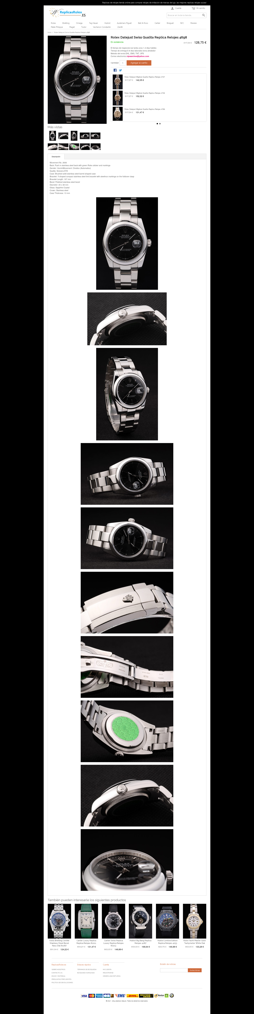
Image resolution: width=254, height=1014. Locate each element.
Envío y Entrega (58, 976)
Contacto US (57, 973)
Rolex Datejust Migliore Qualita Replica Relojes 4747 (144, 109)
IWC (182, 23)
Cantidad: (115, 63)
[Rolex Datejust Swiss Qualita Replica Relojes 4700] (118, 81)
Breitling (65, 23)
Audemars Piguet (124, 23)
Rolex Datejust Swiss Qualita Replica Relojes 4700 (144, 77)
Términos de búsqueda (86, 969)
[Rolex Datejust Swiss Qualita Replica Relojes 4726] (118, 98)
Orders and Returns (111, 976)
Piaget (72, 27)
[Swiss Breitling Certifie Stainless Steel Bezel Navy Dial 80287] (59, 921)
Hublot (107, 23)
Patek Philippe (57, 27)
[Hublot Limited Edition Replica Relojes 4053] (167, 921)
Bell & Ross (143, 23)
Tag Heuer (93, 23)
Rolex (53, 23)
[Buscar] (203, 15)
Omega (79, 23)
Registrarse (108, 973)
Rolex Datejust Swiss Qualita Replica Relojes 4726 (144, 93)
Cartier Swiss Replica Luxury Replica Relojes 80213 (113, 943)
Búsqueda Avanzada (86, 973)
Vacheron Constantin (102, 27)
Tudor (83, 27)
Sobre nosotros (58, 969)
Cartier (157, 23)
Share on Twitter (120, 70)
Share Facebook (115, 70)
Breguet (170, 23)
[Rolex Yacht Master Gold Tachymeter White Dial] (194, 921)
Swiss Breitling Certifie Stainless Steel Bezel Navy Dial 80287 (59, 943)
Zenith (120, 27)
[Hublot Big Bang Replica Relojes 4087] (140, 921)
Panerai (193, 23)
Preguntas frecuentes (61, 979)
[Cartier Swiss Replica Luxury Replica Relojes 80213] (113, 921)
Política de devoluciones (62, 982)
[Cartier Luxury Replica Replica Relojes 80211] (86, 921)
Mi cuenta (107, 969)
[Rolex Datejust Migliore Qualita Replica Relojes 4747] (118, 114)
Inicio (49, 32)
